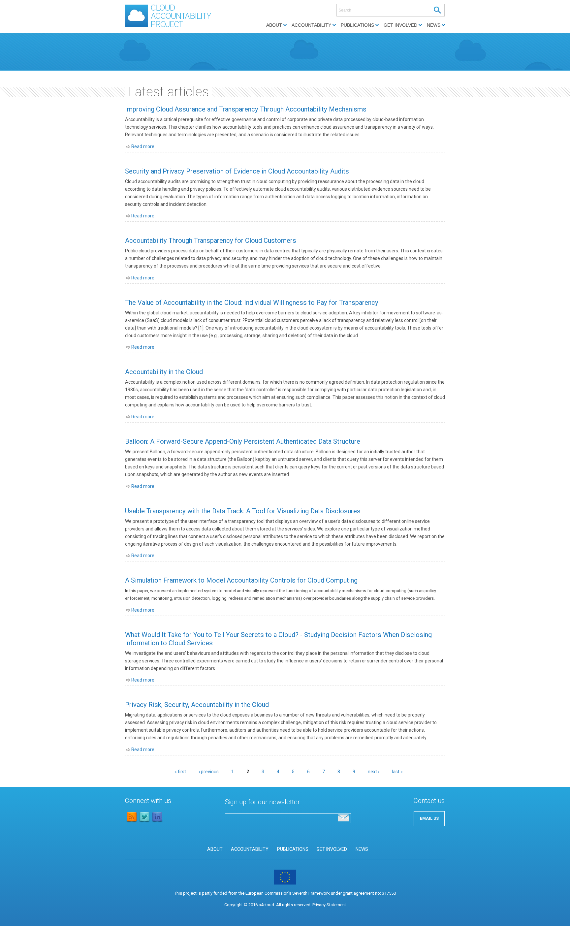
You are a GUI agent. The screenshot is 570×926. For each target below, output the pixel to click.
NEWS (362, 849)
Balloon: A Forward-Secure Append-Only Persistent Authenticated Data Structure (242, 441)
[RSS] (131, 821)
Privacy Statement (329, 904)
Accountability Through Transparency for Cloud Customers (210, 240)
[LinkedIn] (157, 821)
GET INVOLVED (332, 849)
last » (397, 771)
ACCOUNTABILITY (250, 849)
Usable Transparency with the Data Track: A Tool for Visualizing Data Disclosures (243, 511)
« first (180, 771)
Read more (142, 146)
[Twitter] (144, 821)
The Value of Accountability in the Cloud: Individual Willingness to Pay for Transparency (251, 302)
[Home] (171, 27)
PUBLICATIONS (292, 849)
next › (373, 771)
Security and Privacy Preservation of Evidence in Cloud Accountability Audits (237, 171)
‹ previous (209, 771)
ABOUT (215, 849)
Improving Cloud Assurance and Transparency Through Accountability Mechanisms (245, 109)
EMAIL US (429, 818)
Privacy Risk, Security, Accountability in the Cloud (197, 705)
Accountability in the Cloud (164, 372)
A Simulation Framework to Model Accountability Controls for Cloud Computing (241, 580)
